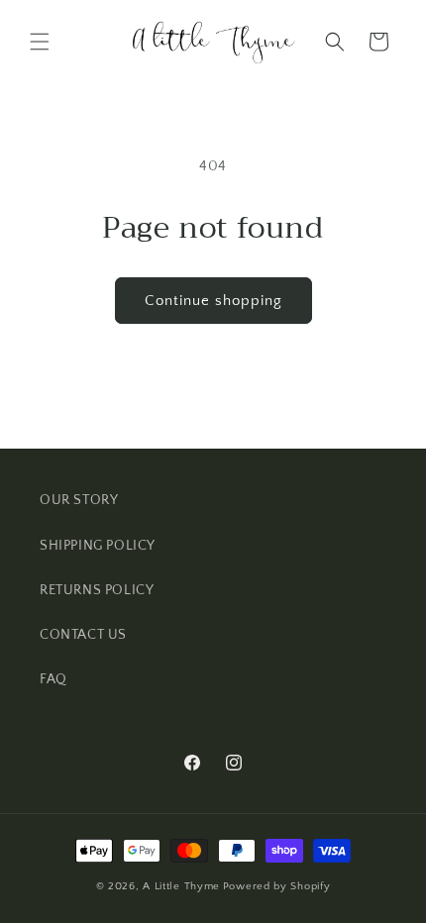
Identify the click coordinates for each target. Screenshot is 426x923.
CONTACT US (83, 635)
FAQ (53, 679)
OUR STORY (79, 500)
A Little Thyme (181, 886)
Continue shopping (213, 300)
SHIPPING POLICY (98, 546)
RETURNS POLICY (97, 590)
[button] (39, 41)
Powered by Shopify (277, 886)
